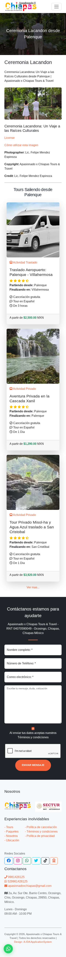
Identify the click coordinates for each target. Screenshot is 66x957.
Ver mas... (33, 587)
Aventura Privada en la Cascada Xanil (30, 398)
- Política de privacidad (40, 835)
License (9, 137)
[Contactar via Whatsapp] (8, 948)
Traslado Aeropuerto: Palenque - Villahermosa (31, 272)
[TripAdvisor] (54, 861)
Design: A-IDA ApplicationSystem (33, 941)
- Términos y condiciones (41, 831)
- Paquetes (11, 831)
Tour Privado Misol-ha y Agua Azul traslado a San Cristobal (32, 527)
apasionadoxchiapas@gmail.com (29, 885)
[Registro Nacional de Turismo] (48, 804)
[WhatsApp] (27, 861)
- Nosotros (11, 835)
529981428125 (17, 881)
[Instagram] (18, 861)
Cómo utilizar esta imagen (21, 145)
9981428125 (16, 877)
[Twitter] (36, 861)
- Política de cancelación (41, 827)
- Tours (8, 827)
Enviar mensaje (33, 765)
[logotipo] (20, 6)
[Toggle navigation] (56, 6)
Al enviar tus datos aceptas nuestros (33, 735)
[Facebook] (8, 861)
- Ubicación (11, 840)
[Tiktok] (45, 861)
